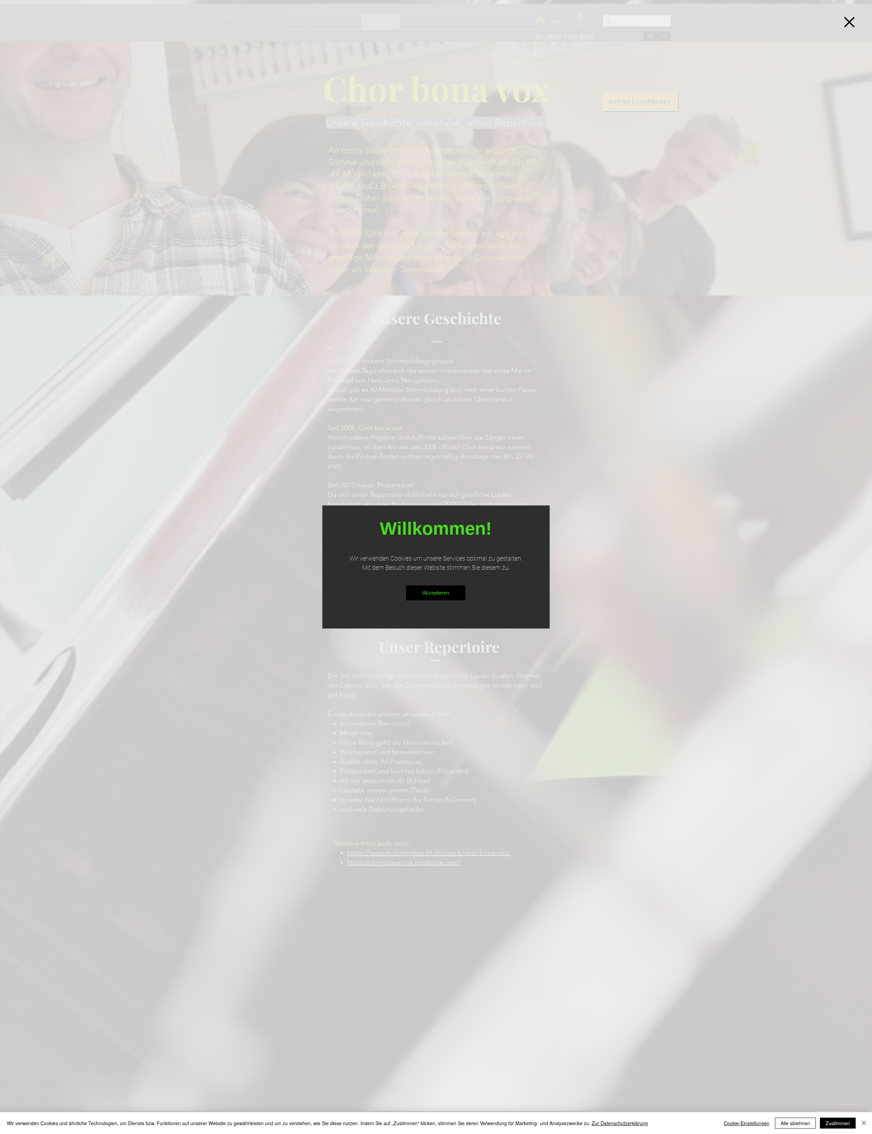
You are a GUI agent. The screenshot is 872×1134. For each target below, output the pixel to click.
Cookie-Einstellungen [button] (746, 1123)
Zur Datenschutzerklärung (620, 1123)
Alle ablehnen (795, 1123)
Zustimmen (838, 1123)
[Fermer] (864, 1123)
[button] (849, 22)
